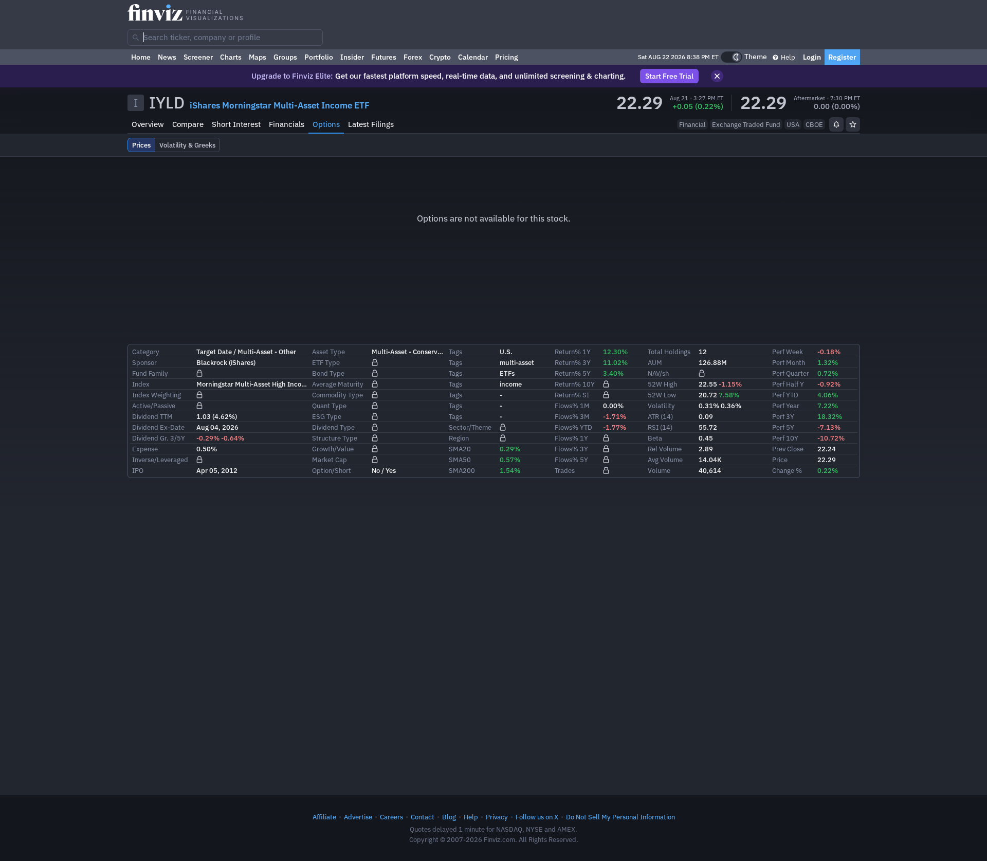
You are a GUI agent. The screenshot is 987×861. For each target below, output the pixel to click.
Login (812, 57)
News (167, 57)
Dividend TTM (152, 416)
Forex (413, 57)
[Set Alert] (836, 124)
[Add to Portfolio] (853, 124)
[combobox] (225, 37)
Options (326, 124)
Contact (422, 817)
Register (842, 57)
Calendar (473, 57)
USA (793, 124)
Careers (391, 817)
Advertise (358, 817)
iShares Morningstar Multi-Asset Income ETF (280, 105)
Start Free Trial (669, 76)
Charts (231, 57)
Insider (352, 57)
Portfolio (318, 57)
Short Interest (236, 124)
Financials (286, 124)
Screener (198, 57)
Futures (383, 57)
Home (141, 57)
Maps (257, 57)
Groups (285, 57)
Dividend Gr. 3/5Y (158, 438)
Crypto (440, 57)
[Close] (717, 76)
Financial (692, 124)
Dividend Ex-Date (158, 427)
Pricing (506, 57)
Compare (188, 124)
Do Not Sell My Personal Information (620, 817)
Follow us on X (537, 817)
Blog (449, 817)
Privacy (497, 817)
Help (787, 57)
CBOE (814, 124)
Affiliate (324, 817)
